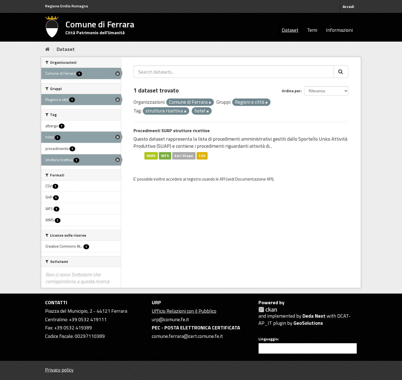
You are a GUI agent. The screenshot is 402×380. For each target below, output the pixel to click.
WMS (151, 155)
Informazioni (339, 30)
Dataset (290, 30)
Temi (312, 30)
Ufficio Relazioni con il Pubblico (184, 311)
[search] (341, 71)
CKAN (267, 309)
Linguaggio (268, 339)
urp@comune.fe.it (170, 319)
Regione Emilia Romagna (66, 6)
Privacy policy (59, 369)
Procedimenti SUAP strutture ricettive (171, 130)
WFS (165, 155)
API (222, 179)
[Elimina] (210, 102)
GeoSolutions (308, 323)
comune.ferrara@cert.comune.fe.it (187, 336)
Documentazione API (253, 179)
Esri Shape (183, 155)
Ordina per (291, 91)
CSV (202, 155)
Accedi (348, 6)
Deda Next (313, 316)
